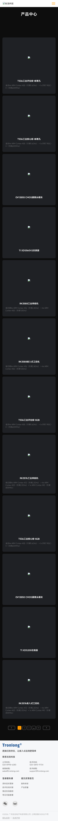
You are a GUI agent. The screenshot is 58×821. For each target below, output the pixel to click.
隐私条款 (6, 818)
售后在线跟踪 (7, 791)
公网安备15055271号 (40, 814)
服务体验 (24, 783)
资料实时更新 (7, 783)
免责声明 (16, 818)
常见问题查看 (7, 795)
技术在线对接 (7, 787)
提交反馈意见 (27, 778)
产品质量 (24, 787)
